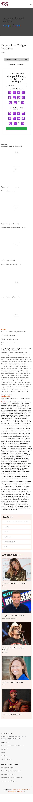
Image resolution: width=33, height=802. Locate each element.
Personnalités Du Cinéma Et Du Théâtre (16, 522)
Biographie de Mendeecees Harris (11, 771)
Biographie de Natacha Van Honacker (12, 777)
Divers (6, 532)
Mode (17, 25)
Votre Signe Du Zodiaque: (16, 88)
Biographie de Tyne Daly (8, 774)
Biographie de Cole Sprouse (9, 781)
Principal (7, 25)
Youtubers (7, 537)
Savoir (16, 129)
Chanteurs (7, 527)
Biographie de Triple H (7, 767)
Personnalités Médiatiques (9, 618)
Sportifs (4, 717)
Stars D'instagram (9, 542)
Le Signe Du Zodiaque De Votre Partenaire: (16, 108)
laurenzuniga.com (18, 789)
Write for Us (20, 791)
